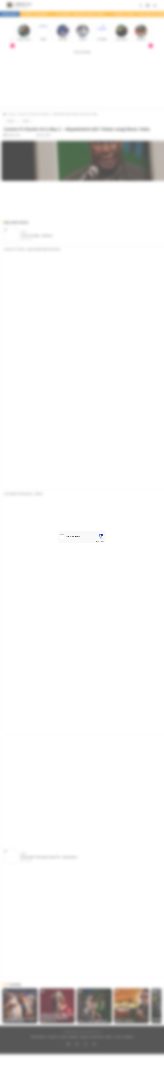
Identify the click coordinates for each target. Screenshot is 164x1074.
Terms (102, 541)
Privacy (97, 541)
